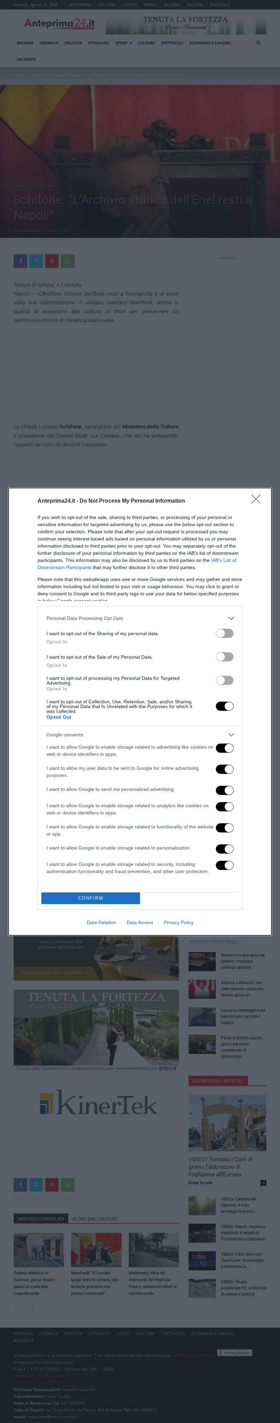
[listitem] (140, 618)
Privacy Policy (179, 922)
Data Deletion (101, 922)
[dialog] (140, 711)
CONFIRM (90, 898)
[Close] (258, 501)
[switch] (225, 633)
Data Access (140, 922)
